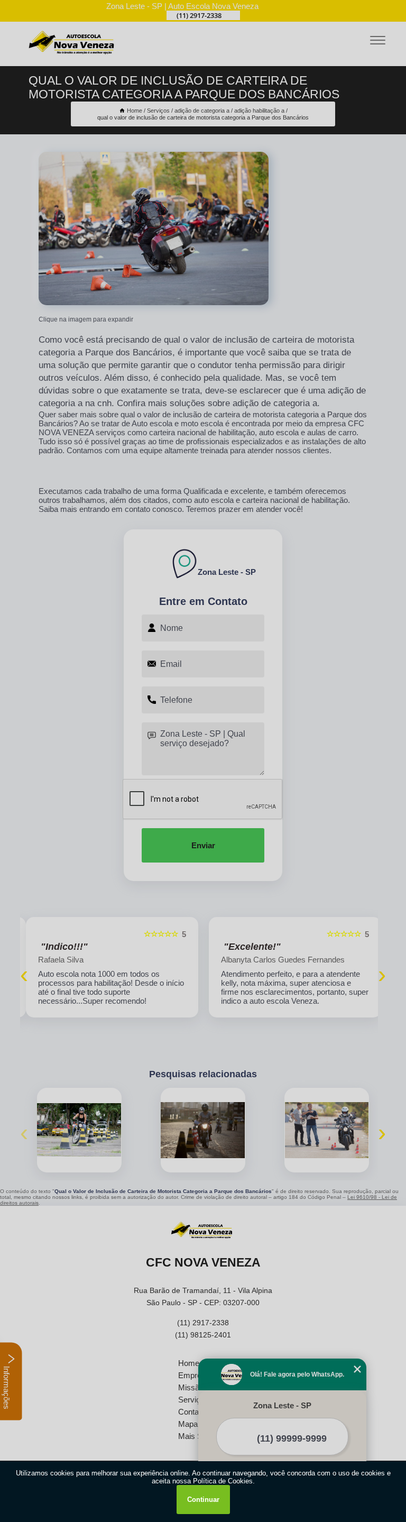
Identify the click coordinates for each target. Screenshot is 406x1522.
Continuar (203, 1499)
